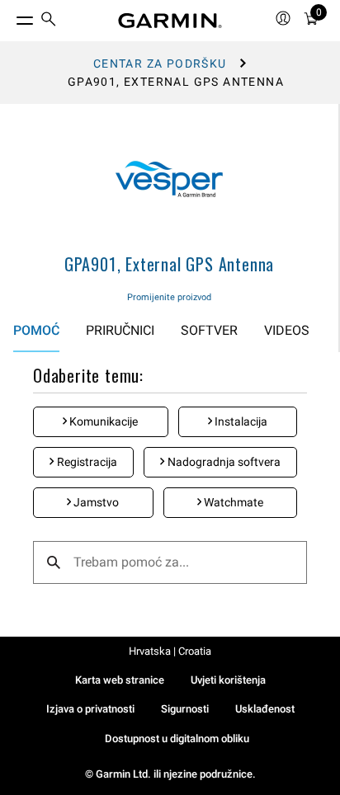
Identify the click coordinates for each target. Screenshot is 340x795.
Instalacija (239, 421)
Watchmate (232, 502)
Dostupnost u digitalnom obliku (177, 738)
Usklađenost (265, 709)
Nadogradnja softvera (223, 461)
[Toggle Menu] (10, 16)
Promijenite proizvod (169, 297)
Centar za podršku (160, 63)
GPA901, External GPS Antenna (169, 264)
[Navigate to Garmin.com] (170, 20)
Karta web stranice (119, 680)
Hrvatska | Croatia (170, 651)
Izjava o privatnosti (90, 709)
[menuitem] (48, 21)
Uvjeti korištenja (228, 680)
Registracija (85, 461)
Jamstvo (95, 502)
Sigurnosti (185, 709)
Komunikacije (102, 421)
